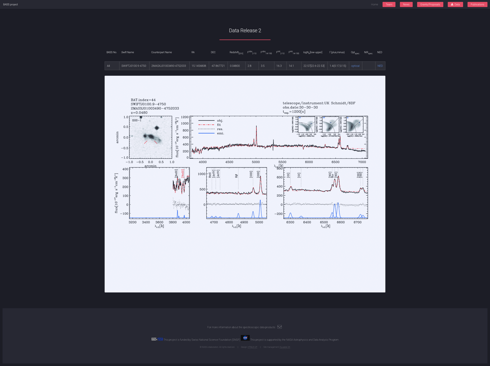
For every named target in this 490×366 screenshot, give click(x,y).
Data (457, 4)
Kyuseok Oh (285, 347)
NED (380, 65)
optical (355, 65)
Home (374, 4)
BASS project (10, 4)
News (406, 4)
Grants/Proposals (430, 4)
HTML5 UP (252, 347)
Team (389, 4)
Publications (477, 4)
